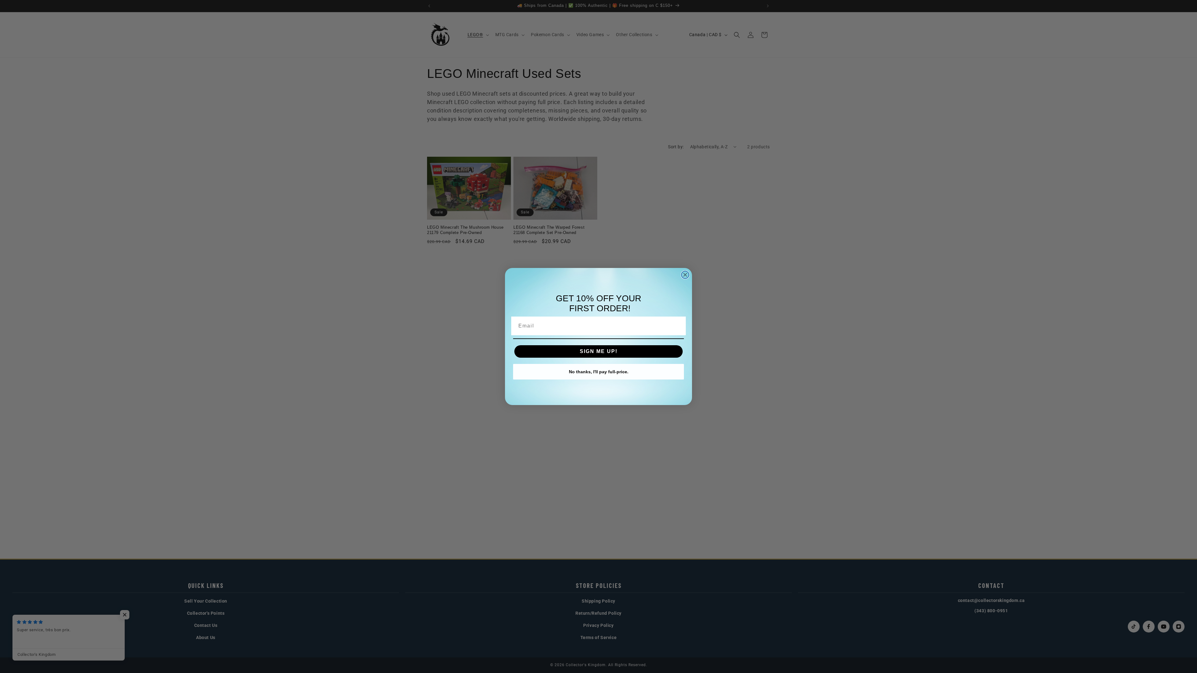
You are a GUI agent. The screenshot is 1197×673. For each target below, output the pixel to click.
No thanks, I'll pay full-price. (598, 371)
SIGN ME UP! (599, 351)
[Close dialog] (685, 275)
